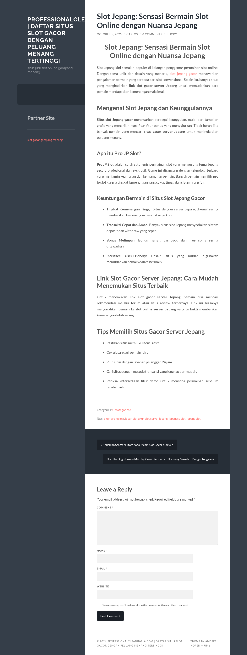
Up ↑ (207, 645)
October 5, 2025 (109, 34)
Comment (105, 507)
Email (102, 568)
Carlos (132, 34)
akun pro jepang (114, 418)
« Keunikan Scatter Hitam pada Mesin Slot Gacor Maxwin (137, 445)
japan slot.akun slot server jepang (146, 418)
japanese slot (177, 418)
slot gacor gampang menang (45, 140)
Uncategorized (121, 410)
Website (103, 586)
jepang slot (194, 418)
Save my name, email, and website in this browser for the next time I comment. (145, 605)
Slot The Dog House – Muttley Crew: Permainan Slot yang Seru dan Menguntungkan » (160, 459)
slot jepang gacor (183, 73)
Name (102, 550)
